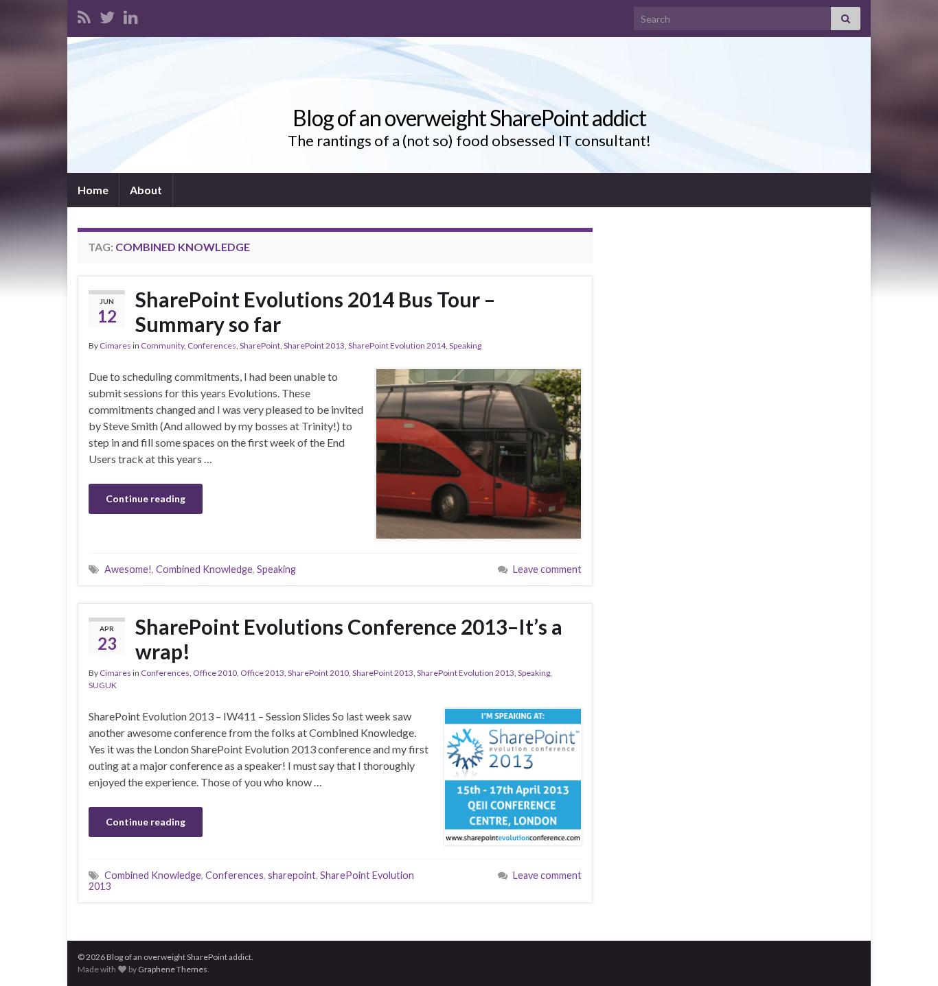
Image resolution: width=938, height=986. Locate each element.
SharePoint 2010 (318, 673)
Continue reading (145, 498)
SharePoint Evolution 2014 (397, 345)
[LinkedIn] (131, 15)
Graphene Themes (172, 969)
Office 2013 (262, 673)
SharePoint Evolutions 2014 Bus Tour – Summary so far (315, 311)
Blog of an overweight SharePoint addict (469, 117)
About (146, 189)
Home (93, 189)
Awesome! (128, 569)
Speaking (465, 345)
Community (162, 345)
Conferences (211, 345)
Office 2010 (215, 673)
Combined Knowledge (204, 569)
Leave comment (547, 569)
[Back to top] (907, 955)
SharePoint (260, 345)
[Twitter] (107, 15)
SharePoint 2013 (314, 345)
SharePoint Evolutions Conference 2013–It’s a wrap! (348, 639)
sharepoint (292, 875)
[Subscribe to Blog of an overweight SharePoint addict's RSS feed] (84, 15)
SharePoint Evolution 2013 (465, 673)
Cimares (115, 345)
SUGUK (103, 685)
